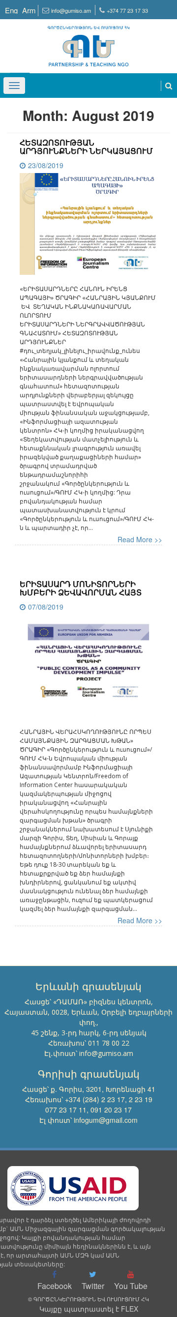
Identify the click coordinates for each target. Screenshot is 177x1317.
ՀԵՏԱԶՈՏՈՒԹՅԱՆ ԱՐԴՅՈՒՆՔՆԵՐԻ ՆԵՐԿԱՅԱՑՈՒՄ (86, 147)
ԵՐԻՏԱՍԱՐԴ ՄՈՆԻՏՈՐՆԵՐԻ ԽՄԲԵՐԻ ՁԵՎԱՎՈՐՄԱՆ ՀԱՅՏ (81, 588)
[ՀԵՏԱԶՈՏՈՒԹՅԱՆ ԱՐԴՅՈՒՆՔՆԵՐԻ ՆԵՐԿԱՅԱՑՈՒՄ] (88, 228)
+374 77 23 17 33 (127, 10)
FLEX (129, 1309)
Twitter (93, 1285)
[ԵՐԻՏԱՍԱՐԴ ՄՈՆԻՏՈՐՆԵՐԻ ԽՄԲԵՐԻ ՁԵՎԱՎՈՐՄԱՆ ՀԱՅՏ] (88, 670)
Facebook (54, 1285)
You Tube (131, 1285)
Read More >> (140, 539)
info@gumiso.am (71, 10)
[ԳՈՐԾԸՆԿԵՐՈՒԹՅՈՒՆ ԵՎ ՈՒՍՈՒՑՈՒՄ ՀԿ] (88, 42)
